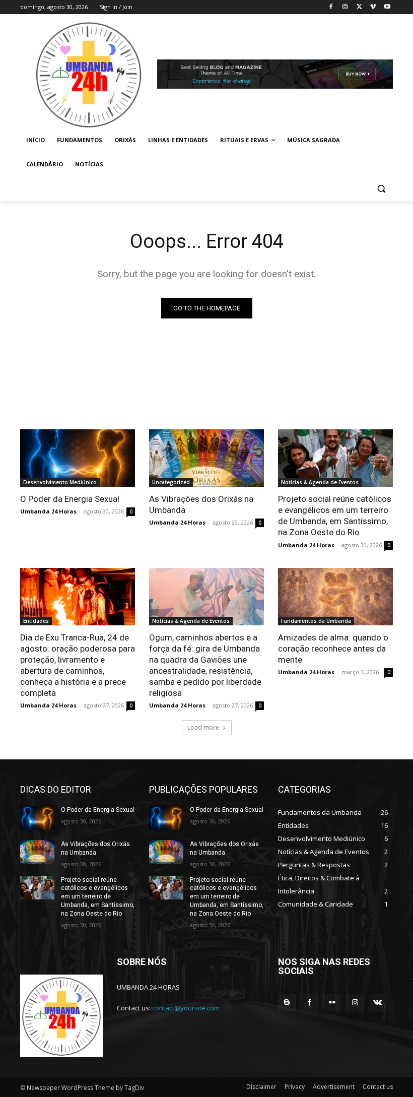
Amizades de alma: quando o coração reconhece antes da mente (333, 648)
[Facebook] (331, 7)
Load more (203, 727)
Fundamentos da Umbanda (316, 620)
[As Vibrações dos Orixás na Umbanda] (206, 458)
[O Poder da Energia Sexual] (77, 458)
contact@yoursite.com (186, 1007)
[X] (359, 7)
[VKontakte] (377, 1002)
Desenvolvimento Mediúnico (60, 482)
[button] (381, 189)
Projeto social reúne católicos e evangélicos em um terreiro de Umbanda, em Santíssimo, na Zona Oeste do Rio (334, 515)
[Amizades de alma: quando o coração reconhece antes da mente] (335, 596)
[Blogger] (287, 1002)
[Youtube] (387, 7)
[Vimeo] (373, 7)
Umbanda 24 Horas (48, 511)
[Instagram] (345, 7)
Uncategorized (171, 482)
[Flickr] (332, 1002)
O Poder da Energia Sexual (69, 499)
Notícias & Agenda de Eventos (320, 482)
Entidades (36, 620)
